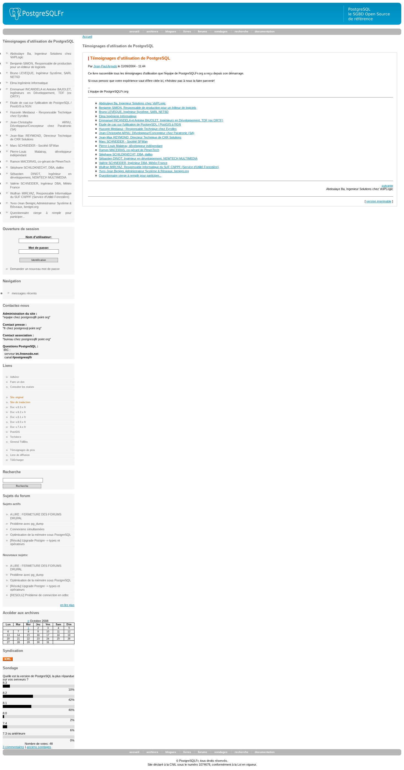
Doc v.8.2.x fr (18, 412)
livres (187, 31)
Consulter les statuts (22, 387)
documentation (265, 31)
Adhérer (14, 377)
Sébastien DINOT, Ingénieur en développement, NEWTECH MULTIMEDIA (40, 175)
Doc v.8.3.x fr (18, 407)
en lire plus (67, 605)
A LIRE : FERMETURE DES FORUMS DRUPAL (35, 516)
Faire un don (17, 382)
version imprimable (378, 201)
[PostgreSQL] (34, 23)
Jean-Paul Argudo (105, 66)
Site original (16, 397)
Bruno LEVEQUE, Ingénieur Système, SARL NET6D (40, 74)
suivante (387, 185)
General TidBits (19, 441)
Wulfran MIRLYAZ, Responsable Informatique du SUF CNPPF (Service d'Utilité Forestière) (40, 195)
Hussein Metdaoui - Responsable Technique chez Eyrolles (40, 114)
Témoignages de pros (22, 450)
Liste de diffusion (20, 455)
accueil (134, 31)
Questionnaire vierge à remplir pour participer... (40, 214)
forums (202, 31)
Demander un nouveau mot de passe (35, 268)
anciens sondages (39, 747)
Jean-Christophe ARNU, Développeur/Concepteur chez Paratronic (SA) (40, 126)
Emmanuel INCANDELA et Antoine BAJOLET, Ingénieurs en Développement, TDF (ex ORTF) (40, 93)
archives (152, 31)
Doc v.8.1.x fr (18, 417)
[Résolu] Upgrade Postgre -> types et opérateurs (35, 542)
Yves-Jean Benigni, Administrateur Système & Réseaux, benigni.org (40, 205)
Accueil (87, 36)
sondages (221, 31)
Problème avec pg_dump (26, 523)
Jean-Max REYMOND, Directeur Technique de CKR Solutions (40, 137)
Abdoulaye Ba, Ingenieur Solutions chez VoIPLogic (40, 55)
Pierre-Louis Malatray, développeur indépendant (40, 153)
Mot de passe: (39, 247)
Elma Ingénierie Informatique (29, 83)
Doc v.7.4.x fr (18, 427)
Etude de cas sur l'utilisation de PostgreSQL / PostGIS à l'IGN (40, 104)
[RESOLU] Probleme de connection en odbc (39, 595)
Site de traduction (20, 402)
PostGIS (15, 432)
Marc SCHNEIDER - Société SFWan (34, 145)
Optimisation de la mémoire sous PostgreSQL (40, 534)
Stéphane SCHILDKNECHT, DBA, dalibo (37, 167)
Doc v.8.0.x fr (18, 422)
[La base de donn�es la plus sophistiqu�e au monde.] (372, 23)
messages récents (24, 293)
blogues (170, 31)
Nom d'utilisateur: (39, 237)
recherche (241, 31)
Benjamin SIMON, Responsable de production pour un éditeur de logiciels (40, 65)
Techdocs (15, 437)
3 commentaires (13, 747)
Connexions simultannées (27, 529)
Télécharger (17, 460)
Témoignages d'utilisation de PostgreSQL (130, 58)
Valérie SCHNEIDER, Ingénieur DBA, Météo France (40, 185)
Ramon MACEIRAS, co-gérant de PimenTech (40, 161)
